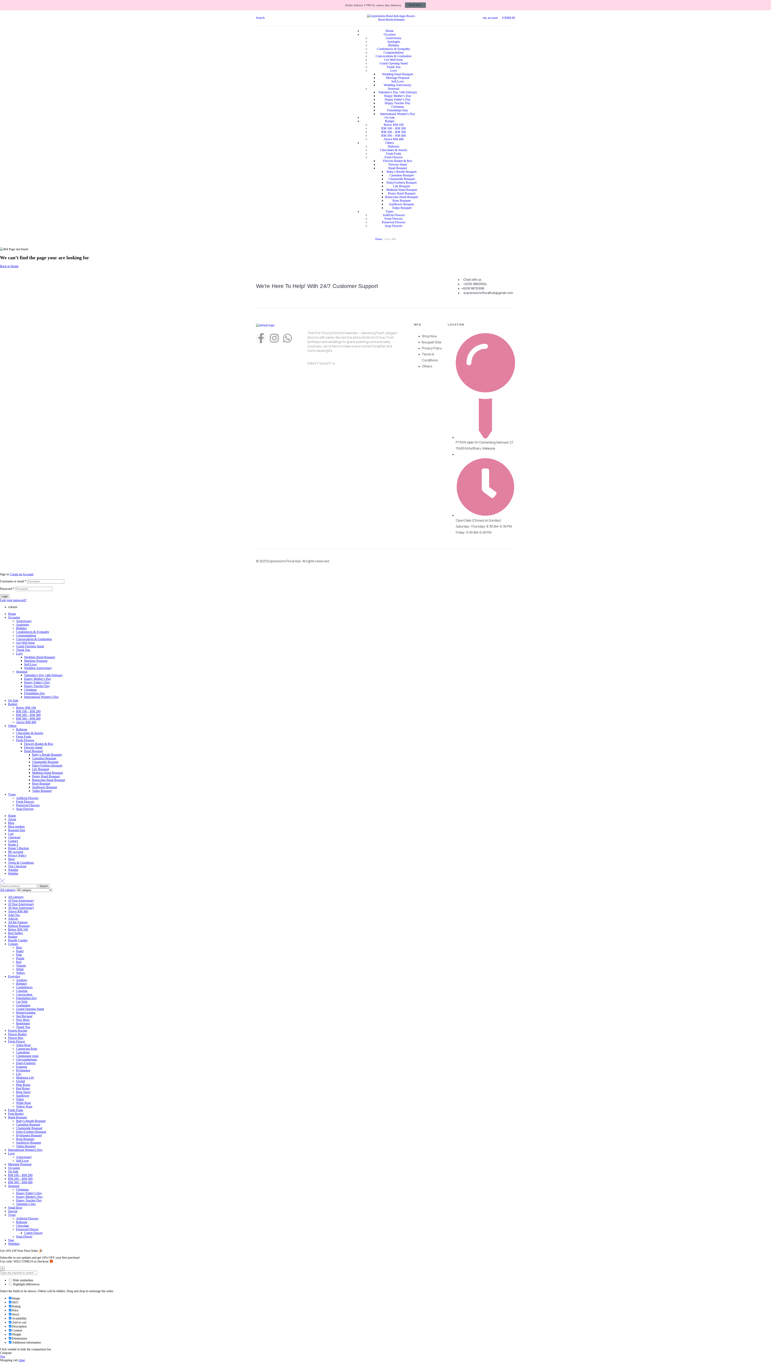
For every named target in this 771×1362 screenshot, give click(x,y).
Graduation (23, 1005)
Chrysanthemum (26, 1059)
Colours (13, 944)
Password (7, 588)
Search (44, 886)
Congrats (22, 991)
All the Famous (18, 922)
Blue (19, 947)
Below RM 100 (26, 707)
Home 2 (13, 844)
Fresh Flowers (25, 740)
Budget (12, 704)
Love (19, 653)
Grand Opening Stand (30, 646)
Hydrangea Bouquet (29, 1135)
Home (378, 239)
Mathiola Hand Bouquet (47, 772)
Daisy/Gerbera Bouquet (47, 765)
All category (16, 897)
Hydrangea (23, 1070)
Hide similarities (22, 1280)
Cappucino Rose (26, 1048)
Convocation (24, 994)
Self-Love (30, 664)
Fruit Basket (15, 1113)
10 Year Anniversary (21, 900)
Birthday (21, 628)
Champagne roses (27, 1056)
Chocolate (22, 1225)
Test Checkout (17, 866)
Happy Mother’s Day (37, 678)
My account (15, 851)
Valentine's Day (26, 1204)
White (20, 969)
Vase (11, 1240)
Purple (20, 958)
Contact (13, 841)
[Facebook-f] (261, 338)
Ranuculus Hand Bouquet (48, 780)
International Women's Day (25, 1149)
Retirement (23, 1023)
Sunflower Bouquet (44, 787)
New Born (23, 1019)
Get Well (21, 1001)
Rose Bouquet (41, 783)
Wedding (13, 1243)
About (12, 819)
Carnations (23, 1052)
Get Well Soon (25, 642)
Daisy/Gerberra (26, 1063)
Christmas (30, 689)
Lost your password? (13, 600)
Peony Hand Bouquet (46, 776)
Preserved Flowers (28, 805)
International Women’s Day (41, 697)
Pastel (19, 951)
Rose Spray (23, 1092)
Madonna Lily (25, 1077)
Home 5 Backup (18, 848)
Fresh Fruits (23, 736)
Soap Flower (24, 1236)
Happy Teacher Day (37, 686)
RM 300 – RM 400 (28, 718)
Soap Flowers (25, 809)
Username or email (13, 581)
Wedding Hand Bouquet (39, 657)
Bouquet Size (16, 830)
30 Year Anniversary (21, 907)
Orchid (20, 1081)
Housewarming (26, 1012)
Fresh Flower (16, 1041)
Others (12, 725)
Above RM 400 (26, 722)
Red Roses (23, 1088)
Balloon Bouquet (19, 926)
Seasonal (21, 671)
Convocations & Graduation (34, 639)
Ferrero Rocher (17, 1030)
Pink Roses (23, 1084)
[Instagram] (274, 338)
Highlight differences (26, 1284)
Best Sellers (15, 933)
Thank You (23, 650)
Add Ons (14, 915)
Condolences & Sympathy (32, 632)
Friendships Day (34, 693)
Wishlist (13, 870)
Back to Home (9, 266)
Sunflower (22, 1095)
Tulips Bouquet (42, 790)
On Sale (13, 700)
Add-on (13, 918)
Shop (11, 859)
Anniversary (24, 621)
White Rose (23, 1103)
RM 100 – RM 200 (28, 711)
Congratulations (26, 635)
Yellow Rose (24, 1106)
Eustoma (21, 1066)
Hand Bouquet (33, 751)
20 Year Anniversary (21, 904)
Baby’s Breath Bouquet (47, 754)
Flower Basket (17, 1034)
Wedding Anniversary (38, 668)
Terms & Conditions (21, 862)
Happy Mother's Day (29, 1196)
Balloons (21, 729)
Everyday (14, 976)
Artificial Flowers (27, 798)
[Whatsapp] (287, 338)
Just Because (24, 1016)
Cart (10, 833)
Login (5, 596)
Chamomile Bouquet (45, 762)
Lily (18, 1074)
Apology (21, 980)
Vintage (21, 965)
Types (12, 794)
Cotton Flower (33, 1233)
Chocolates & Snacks (29, 733)
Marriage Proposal (35, 660)
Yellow (20, 972)
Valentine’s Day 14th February (43, 675)
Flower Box (15, 1038)
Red (18, 962)
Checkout (14, 837)
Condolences (24, 987)
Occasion (14, 617)
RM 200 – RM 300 (28, 715)
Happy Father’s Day (37, 682)
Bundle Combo (18, 940)
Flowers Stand (33, 747)
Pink (19, 954)
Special (12, 1211)
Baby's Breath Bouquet (31, 1121)
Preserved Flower (27, 1229)
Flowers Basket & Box (38, 744)
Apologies (22, 624)
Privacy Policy (17, 855)
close (21, 1360)
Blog (11, 823)
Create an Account (21, 574)
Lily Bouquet (40, 769)
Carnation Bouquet (44, 758)
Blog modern (16, 826)
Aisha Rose (23, 1045)
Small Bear (15, 1207)
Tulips (20, 1099)
